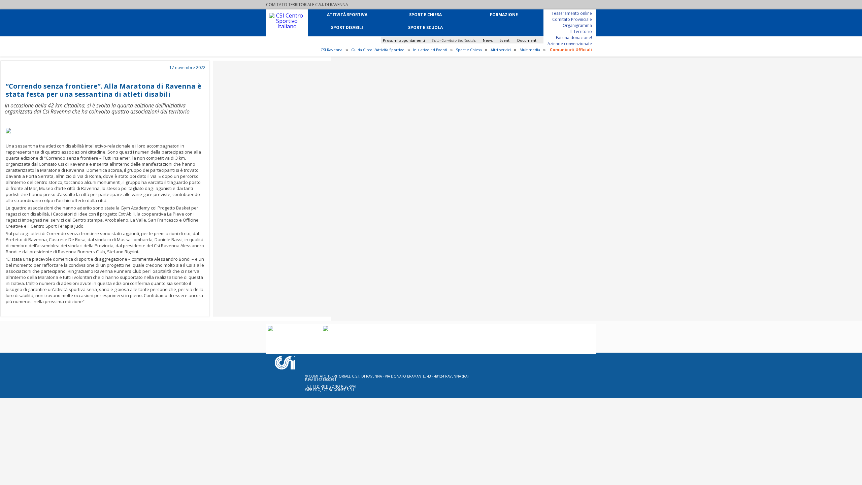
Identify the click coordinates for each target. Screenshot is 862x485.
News (488, 40)
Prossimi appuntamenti (404, 40)
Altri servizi (501, 50)
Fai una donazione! (574, 37)
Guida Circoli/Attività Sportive (377, 50)
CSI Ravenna (331, 50)
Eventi (504, 40)
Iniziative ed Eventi (430, 50)
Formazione (504, 14)
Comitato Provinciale (572, 19)
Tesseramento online (572, 12)
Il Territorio (581, 31)
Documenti (527, 40)
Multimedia (530, 50)
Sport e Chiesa (425, 14)
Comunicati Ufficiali (571, 49)
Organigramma (577, 25)
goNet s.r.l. (344, 389)
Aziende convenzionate (570, 43)
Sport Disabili (347, 27)
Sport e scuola (425, 27)
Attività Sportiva (347, 14)
